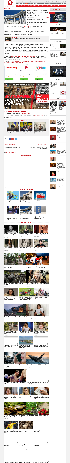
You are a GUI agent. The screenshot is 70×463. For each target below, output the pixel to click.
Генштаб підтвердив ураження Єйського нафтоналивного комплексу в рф (58, 33)
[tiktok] (51, 1)
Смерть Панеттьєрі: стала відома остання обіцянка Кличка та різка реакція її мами (61, 158)
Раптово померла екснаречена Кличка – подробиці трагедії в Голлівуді (61, 186)
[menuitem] (18, 3)
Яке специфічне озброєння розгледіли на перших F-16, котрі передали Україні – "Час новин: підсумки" (38, 147)
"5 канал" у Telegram (38, 115)
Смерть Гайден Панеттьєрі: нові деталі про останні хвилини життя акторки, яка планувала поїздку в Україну (61, 166)
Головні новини (7, 115)
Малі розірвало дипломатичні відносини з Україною (23, 56)
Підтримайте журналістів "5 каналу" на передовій (15, 111)
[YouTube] (63, 1)
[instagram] (48, 1)
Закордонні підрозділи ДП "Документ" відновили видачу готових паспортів (39, 217)
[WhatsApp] (55, 1)
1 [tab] (54, 22)
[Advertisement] (26, 73)
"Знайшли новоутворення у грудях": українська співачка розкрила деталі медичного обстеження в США (60, 138)
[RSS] (65, 1)
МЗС (7, 152)
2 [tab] (62, 22)
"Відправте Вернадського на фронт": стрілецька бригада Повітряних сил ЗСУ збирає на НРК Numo (54, 56)
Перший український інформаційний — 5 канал (10, 3)
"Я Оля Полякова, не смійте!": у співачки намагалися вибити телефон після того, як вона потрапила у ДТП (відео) (61, 130)
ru (44, 1)
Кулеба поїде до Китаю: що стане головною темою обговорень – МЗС (25, 132)
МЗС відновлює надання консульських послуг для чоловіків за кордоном (25, 217)
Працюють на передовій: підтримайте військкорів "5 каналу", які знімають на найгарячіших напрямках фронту (54, 48)
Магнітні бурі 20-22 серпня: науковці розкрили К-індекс (60, 179)
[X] (57, 1)
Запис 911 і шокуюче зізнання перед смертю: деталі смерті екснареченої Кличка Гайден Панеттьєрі (61, 122)
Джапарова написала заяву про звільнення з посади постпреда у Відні (40, 132)
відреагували (26, 26)
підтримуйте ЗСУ (25, 113)
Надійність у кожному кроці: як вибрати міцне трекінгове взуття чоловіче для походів (54, 84)
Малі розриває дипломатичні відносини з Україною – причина (26, 38)
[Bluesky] (61, 1)
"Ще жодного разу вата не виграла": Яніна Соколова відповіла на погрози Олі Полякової (61, 145)
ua (43, 1)
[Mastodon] (59, 1)
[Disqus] (26, 173)
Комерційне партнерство (52, 92)
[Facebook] (46, 1)
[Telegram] (53, 1)
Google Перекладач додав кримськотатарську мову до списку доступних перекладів (12, 202)
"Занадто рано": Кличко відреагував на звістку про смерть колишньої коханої (61, 152)
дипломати (13, 152)
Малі (9, 152)
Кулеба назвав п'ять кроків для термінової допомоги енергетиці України (13, 132)
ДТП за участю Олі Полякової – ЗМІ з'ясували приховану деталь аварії (61, 173)
